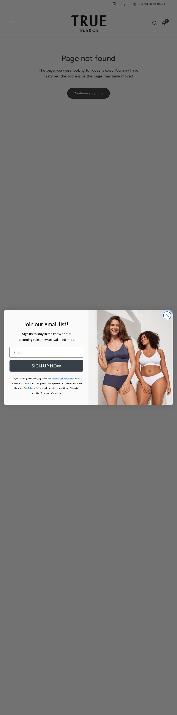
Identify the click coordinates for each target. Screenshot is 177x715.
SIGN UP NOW (46, 365)
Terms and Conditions (62, 378)
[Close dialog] (167, 315)
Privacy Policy (34, 388)
